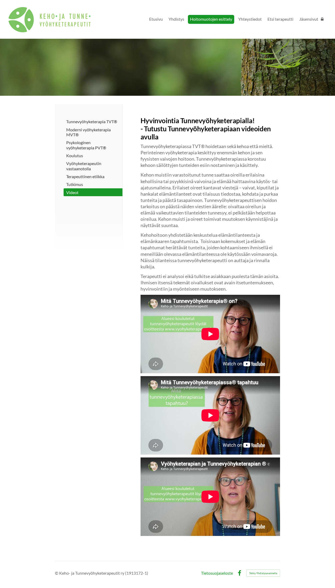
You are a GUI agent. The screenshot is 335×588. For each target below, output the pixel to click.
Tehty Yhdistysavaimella (263, 573)
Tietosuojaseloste (217, 573)
